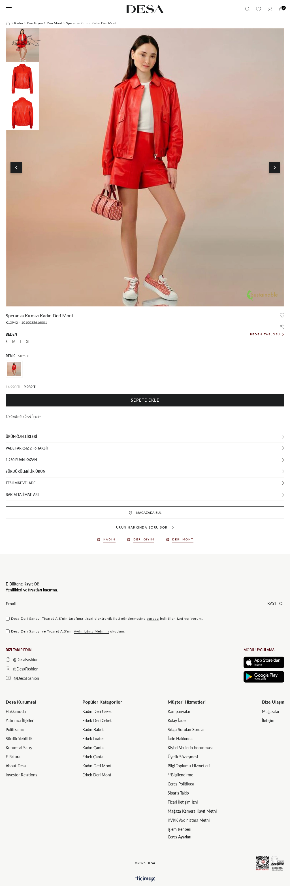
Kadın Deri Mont (97, 765)
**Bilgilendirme (180, 774)
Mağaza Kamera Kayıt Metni (192, 811)
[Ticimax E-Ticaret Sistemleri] (145, 879)
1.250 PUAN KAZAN (21, 460)
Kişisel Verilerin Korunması (190, 747)
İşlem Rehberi (179, 829)
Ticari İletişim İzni (183, 802)
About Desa (16, 765)
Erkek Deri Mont (96, 774)
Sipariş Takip (178, 793)
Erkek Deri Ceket (97, 720)
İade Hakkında (180, 738)
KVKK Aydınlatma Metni (189, 820)
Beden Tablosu (265, 334)
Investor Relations (21, 774)
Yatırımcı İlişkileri (20, 720)
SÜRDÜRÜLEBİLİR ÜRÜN (25, 471)
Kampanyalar (179, 711)
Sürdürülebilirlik (19, 738)
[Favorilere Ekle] (282, 315)
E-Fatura (13, 756)
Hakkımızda (16, 711)
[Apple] (264, 662)
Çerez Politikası (181, 783)
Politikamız (15, 729)
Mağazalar (271, 711)
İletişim (268, 720)
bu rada (153, 618)
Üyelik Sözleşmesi (183, 756)
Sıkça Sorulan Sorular (186, 729)
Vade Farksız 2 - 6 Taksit (27, 448)
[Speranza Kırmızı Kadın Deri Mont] (14, 369)
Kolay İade (176, 720)
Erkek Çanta (92, 756)
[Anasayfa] (8, 23)
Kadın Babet (93, 729)
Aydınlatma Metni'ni (91, 631)
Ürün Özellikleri (21, 437)
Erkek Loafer (93, 738)
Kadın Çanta (93, 747)
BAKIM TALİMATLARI (22, 495)
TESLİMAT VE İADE (20, 483)
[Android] (264, 677)
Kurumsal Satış (19, 747)
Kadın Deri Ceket (97, 711)
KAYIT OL (275, 603)
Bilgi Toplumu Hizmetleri (189, 765)
